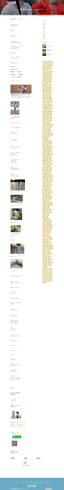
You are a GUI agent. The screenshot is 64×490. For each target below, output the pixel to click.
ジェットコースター (49, 131)
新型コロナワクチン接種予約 (46, 114)
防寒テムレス (46, 239)
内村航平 (49, 140)
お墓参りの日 (44, 163)
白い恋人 (50, 127)
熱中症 (51, 271)
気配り (46, 124)
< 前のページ (12, 458)
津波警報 (49, 219)
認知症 (44, 275)
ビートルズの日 (47, 229)
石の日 (47, 209)
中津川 (45, 222)
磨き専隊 (51, 78)
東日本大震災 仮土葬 (50, 246)
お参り (49, 62)
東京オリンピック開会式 (45, 140)
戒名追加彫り (47, 167)
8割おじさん (47, 78)
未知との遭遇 (48, 108)
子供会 (46, 262)
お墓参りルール (44, 252)
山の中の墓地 (44, 225)
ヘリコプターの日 (47, 255)
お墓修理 (44, 27)
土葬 (52, 65)
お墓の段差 (44, 226)
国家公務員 (47, 107)
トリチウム (47, 84)
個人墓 (48, 242)
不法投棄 (44, 196)
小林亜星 (52, 124)
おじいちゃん (50, 170)
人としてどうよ (44, 180)
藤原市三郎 (44, 262)
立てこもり (47, 127)
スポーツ (44, 32)
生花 (51, 104)
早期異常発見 (44, 186)
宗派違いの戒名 (47, 235)
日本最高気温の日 (49, 150)
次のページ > (38, 458)
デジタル (48, 75)
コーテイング (49, 65)
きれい (49, 281)
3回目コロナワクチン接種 (45, 245)
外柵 (43, 62)
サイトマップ (46, 483)
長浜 (46, 154)
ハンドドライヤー (44, 94)
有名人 (44, 37)
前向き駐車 (47, 117)
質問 (43, 64)
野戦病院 (52, 154)
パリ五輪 (44, 193)
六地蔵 (43, 239)
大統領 (47, 74)
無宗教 (47, 275)
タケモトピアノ (49, 91)
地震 (47, 269)
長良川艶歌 (44, 269)
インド (45, 101)
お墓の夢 (52, 245)
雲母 (51, 275)
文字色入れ (44, 24)
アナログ (45, 75)
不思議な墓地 (47, 225)
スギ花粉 (44, 223)
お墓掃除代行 (50, 98)
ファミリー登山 (44, 108)
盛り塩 (45, 213)
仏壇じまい (48, 202)
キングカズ (46, 183)
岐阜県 (49, 64)
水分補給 (49, 262)
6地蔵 (45, 203)
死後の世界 (44, 177)
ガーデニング (46, 271)
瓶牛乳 (51, 64)
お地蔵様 (44, 124)
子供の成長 (48, 206)
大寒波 (51, 202)
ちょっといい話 (45, 39)
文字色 (49, 190)
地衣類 (43, 255)
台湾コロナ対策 (51, 114)
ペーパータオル (47, 121)
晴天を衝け (49, 124)
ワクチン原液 (44, 121)
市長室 (43, 101)
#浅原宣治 (28, 465)
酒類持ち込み (48, 101)
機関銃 (43, 85)
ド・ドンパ (49, 183)
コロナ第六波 (44, 212)
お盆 (46, 281)
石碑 (52, 259)
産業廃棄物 (50, 97)
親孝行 (43, 213)
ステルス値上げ (44, 120)
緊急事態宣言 (51, 75)
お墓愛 (48, 248)
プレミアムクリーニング (45, 143)
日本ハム (44, 190)
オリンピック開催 (47, 137)
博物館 (47, 160)
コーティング (44, 23)
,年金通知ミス (51, 167)
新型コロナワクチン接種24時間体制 (48, 111)
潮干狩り (44, 259)
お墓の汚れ (50, 157)
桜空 (45, 200)
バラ (43, 170)
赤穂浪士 (46, 196)
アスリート (48, 120)
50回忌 (43, 249)
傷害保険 (48, 180)
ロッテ (49, 160)
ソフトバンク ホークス (45, 268)
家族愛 (43, 131)
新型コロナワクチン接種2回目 (46, 147)
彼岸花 (51, 160)
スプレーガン (44, 78)
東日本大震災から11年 (45, 246)
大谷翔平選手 (48, 134)
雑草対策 (44, 235)
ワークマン (44, 229)
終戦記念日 (46, 150)
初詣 (43, 206)
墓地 (50, 88)
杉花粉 (48, 193)
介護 (43, 110)
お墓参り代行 (49, 85)
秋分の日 (47, 163)
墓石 (43, 281)
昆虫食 (49, 88)
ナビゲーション (47, 71)
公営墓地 (45, 265)
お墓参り (47, 62)
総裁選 (46, 157)
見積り (52, 62)
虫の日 (51, 265)
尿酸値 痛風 (50, 278)
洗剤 (52, 68)
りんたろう (51, 108)
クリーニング (46, 61)
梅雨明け (51, 120)
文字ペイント (44, 117)
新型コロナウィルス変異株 (45, 144)
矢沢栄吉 (49, 275)
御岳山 (49, 173)
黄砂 (46, 65)
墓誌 (51, 61)
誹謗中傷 (51, 143)
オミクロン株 (46, 189)
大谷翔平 (45, 110)
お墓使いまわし (49, 236)
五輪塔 (46, 193)
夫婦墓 (50, 242)
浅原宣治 (52, 134)
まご (43, 278)
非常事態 (44, 91)
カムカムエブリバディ (45, 236)
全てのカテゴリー (45, 20)
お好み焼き (49, 104)
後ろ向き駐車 (51, 117)
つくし (45, 249)
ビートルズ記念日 (44, 130)
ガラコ (49, 186)
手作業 (51, 281)
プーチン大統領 (44, 74)
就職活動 (49, 166)
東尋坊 (49, 232)
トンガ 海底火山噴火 (45, 219)
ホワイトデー (45, 248)
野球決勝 (51, 147)
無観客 (45, 131)
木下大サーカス (44, 153)
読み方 (47, 186)
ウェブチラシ (44, 81)
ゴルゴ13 (44, 166)
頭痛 (50, 272)
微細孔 (47, 272)
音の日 (51, 190)
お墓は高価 (50, 222)
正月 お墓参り (44, 209)
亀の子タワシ (44, 272)
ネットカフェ (44, 127)
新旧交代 (44, 157)
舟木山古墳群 (50, 226)
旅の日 (51, 262)
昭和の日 (46, 259)
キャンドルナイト (51, 269)
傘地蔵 (43, 203)
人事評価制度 (44, 107)
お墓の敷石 (49, 252)
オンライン (44, 167)
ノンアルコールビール (45, 104)
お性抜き (51, 268)
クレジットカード (44, 134)
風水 (51, 177)
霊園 (43, 35)
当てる (43, 189)
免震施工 (44, 88)
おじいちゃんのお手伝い (49, 176)
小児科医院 (48, 130)
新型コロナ (51, 71)
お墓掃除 (49, 61)
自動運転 (49, 154)
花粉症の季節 (51, 248)
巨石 (47, 222)
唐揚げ (43, 111)
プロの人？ (44, 232)
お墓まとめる (47, 212)
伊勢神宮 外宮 (46, 68)
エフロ (46, 258)
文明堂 (46, 91)
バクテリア (50, 189)
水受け (43, 183)
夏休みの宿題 (44, 156)
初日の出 (45, 206)
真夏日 (50, 110)
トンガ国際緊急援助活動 (47, 223)
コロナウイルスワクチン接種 (49, 81)
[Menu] (56, 1)
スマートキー (44, 71)
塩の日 (48, 213)
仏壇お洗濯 (50, 209)
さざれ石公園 (49, 199)
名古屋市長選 (44, 98)
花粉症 (49, 245)
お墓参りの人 (47, 177)
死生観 (48, 278)
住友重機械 (46, 85)
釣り (43, 150)
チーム (49, 144)
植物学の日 (49, 258)
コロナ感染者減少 (46, 170)
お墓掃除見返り (50, 203)
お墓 (43, 61)
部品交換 (45, 282)
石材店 (43, 271)
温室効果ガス (47, 156)
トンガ (43, 222)
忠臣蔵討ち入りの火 (50, 196)
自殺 (43, 176)
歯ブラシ (45, 278)
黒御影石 (45, 176)
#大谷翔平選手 (24, 465)
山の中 (50, 193)
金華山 (50, 107)
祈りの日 (48, 249)
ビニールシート (48, 94)
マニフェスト (46, 97)
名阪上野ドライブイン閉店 (45, 216)
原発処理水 (44, 84)
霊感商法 (51, 212)
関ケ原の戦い (44, 160)
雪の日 (50, 229)
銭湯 (43, 65)
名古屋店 (47, 98)
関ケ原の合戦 (51, 225)
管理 (43, 282)
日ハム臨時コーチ (44, 242)
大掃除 (47, 203)
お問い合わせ (46, 64)
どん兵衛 (46, 166)
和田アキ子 (50, 74)
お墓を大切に (48, 153)
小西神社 (46, 199)
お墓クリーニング (45, 22)
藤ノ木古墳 (50, 163)
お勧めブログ (44, 36)
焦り (50, 156)
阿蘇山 (47, 173)
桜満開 (50, 249)
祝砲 (48, 157)
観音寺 (43, 199)
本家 (43, 265)
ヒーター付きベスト (51, 239)
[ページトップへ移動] (53, 489)
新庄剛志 (46, 190)
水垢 (43, 75)
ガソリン (50, 68)
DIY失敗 (43, 137)
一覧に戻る (25, 458)
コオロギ (46, 88)
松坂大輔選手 (44, 173)
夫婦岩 (43, 68)
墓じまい (44, 28)
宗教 (43, 31)
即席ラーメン (44, 154)
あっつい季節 (49, 259)
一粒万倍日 (44, 258)
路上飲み (52, 101)
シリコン (47, 226)
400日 (51, 153)
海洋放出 (50, 84)
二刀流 (48, 110)
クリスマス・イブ (44, 202)
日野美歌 (44, 200)
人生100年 (51, 180)
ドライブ (47, 232)
